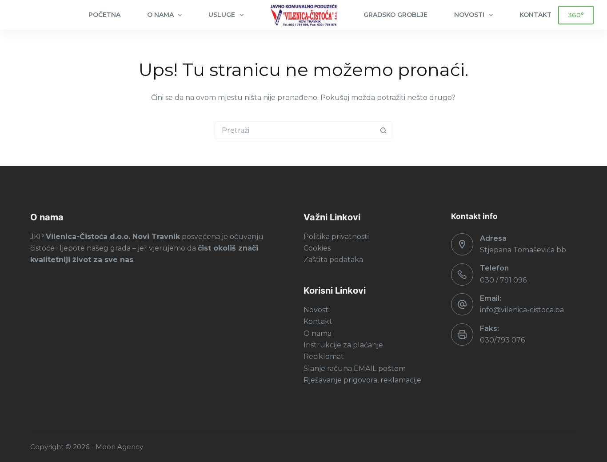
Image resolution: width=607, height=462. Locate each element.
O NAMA (160, 15)
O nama (317, 333)
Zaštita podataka (333, 259)
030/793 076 (502, 340)
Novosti (317, 310)
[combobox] (295, 130)
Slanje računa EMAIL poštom (355, 368)
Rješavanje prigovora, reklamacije (362, 380)
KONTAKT (535, 15)
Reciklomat (324, 356)
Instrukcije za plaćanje (343, 345)
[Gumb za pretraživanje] (383, 130)
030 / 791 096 (503, 280)
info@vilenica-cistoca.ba (522, 310)
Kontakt (318, 321)
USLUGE (221, 15)
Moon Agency (119, 446)
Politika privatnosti (336, 236)
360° (576, 15)
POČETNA (104, 15)
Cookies (317, 248)
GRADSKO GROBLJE (395, 15)
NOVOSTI (469, 15)
